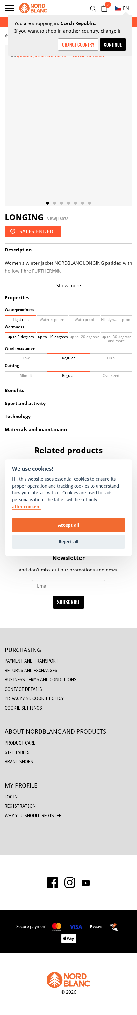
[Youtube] (86, 882)
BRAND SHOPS (19, 761)
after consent (26, 506)
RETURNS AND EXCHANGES (31, 670)
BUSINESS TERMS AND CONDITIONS (40, 680)
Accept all (68, 525)
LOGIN (11, 797)
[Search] (93, 9)
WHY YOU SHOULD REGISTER (33, 815)
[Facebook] (52, 882)
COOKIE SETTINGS (23, 708)
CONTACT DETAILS (23, 689)
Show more (68, 286)
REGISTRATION (20, 806)
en (126, 8)
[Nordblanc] (33, 8)
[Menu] (9, 8)
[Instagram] (69, 882)
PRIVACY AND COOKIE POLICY (34, 698)
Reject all (68, 541)
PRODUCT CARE (20, 743)
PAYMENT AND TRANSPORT (32, 661)
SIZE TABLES (17, 752)
